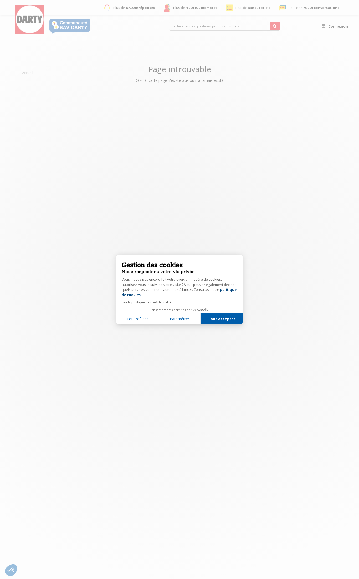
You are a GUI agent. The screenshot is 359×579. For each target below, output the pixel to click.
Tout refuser (137, 318)
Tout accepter (221, 318)
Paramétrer (179, 318)
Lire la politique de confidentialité (147, 302)
